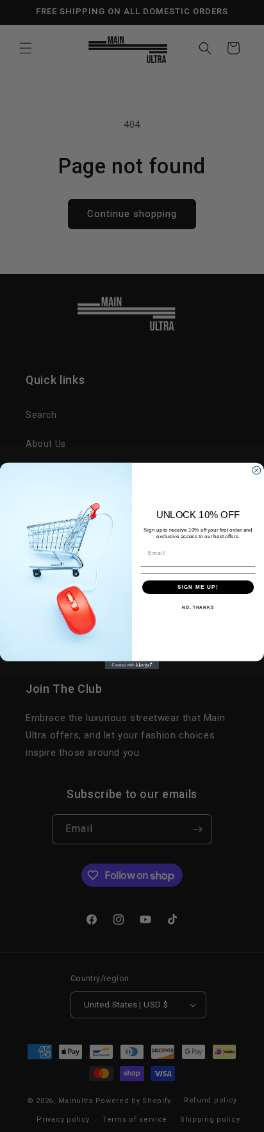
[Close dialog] (256, 470)
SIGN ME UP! (198, 587)
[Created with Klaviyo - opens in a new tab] (132, 665)
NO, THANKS (198, 607)
